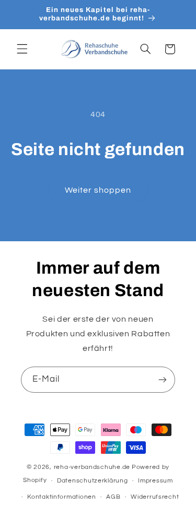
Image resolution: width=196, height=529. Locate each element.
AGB (113, 497)
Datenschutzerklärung (92, 481)
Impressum (155, 481)
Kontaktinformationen (61, 497)
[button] (22, 49)
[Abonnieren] (163, 379)
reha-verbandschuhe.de (92, 467)
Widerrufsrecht (155, 497)
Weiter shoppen (98, 190)
